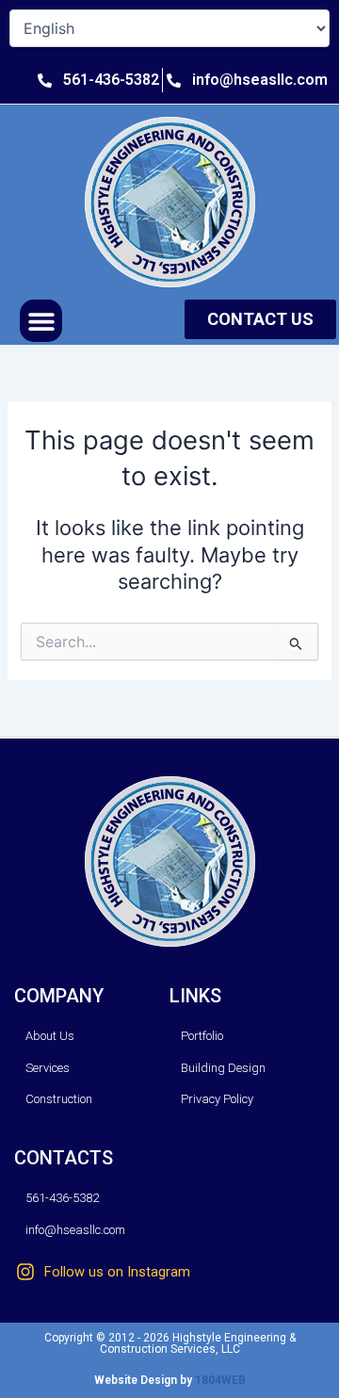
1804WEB (220, 1380)
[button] (41, 321)
